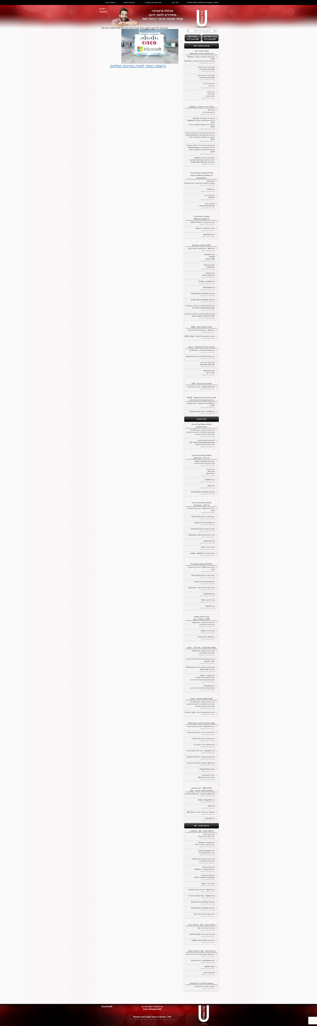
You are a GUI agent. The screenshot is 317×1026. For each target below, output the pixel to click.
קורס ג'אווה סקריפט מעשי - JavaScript (201, 536)
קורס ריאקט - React (207, 548)
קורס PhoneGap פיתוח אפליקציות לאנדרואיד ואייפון (203, 688)
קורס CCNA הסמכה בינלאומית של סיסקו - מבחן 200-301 (200, 183)
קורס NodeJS (207, 607)
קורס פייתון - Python (208, 632)
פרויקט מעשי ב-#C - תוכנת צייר (204, 746)
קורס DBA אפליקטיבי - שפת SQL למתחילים (200, 795)
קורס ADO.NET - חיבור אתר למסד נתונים (201, 752)
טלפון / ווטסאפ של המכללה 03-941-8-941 (202, 2)
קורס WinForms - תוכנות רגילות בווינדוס (201, 727)
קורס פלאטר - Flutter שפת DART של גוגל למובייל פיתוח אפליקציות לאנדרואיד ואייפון (203, 679)
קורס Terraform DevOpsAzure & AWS (208, 258)
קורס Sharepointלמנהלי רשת (208, 373)
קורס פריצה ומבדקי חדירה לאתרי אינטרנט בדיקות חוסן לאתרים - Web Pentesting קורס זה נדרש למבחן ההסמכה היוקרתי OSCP (200, 149)
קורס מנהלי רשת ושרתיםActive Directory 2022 (206, 77)
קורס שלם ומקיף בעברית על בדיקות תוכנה (200, 955)
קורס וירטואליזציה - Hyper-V (205, 229)
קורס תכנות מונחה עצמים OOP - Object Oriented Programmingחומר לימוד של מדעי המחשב (202, 444)
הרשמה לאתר (110, 2)
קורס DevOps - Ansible (207, 282)
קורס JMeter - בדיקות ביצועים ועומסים (201, 891)
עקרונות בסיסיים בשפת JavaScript (203, 530)
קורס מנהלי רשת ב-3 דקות (208, 86)
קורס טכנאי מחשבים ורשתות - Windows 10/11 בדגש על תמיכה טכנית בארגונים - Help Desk (199, 60)
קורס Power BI (208, 819)
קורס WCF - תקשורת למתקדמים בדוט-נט (201, 764)
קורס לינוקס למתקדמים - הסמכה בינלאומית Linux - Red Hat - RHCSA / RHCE (200, 316)
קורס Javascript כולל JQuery (204, 524)
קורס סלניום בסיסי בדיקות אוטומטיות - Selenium (204, 869)
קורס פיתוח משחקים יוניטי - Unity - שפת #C (200, 713)
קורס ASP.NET (207, 481)
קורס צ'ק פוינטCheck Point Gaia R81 (207, 206)
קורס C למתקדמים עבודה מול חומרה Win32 (206, 777)
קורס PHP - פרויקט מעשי (206, 638)
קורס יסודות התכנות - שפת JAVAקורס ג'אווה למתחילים (203, 625)
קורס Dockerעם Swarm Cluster (207, 275)
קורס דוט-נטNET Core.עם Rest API (208, 472)
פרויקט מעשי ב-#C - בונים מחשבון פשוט (201, 733)
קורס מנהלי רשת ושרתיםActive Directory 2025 (206, 69)
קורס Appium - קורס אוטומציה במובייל (201, 897)
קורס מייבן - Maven (208, 885)
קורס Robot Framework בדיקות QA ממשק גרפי (206, 853)
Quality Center (207, 968)
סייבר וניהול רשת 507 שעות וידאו (210, 37)
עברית (102, 9)
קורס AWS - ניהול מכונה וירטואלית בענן (201, 249)
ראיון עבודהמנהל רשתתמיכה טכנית (208, 95)
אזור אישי (175, 2)
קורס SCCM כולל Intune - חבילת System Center (201, 405)
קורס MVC (207, 487)
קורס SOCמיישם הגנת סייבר (207, 112)
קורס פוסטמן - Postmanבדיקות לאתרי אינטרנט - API (205, 845)
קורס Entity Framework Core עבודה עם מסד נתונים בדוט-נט (204, 463)
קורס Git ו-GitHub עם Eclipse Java (203, 301)
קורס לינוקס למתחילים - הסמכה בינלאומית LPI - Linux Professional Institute (200, 308)
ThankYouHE (106, 1006)
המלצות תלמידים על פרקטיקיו (204, 988)
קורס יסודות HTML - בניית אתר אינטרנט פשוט (201, 511)
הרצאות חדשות (129, 2)
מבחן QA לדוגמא (208, 974)
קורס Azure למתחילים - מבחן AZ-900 (202, 351)
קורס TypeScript (207, 542)
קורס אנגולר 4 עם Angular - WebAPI (202, 554)
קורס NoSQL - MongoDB (206, 801)
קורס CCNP (207, 190)
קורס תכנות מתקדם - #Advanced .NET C (201, 758)
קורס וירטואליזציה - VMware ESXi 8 (203, 223)
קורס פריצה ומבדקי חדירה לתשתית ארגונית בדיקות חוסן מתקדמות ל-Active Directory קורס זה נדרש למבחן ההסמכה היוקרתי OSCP (200, 137)
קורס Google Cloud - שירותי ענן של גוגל (201, 388)
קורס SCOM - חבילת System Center (202, 413)
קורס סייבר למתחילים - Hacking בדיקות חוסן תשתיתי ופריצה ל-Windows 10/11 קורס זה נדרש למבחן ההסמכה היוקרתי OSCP (201, 123)
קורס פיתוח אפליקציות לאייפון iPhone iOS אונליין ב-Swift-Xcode (200, 669)
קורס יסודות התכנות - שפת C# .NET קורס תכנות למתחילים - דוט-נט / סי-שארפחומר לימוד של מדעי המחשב (200, 433)
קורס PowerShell (207, 288)
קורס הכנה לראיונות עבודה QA (204, 915)
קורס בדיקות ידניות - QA (206, 929)
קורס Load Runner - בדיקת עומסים (203, 961)
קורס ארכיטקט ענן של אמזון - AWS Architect (200, 337)
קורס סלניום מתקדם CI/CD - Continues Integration (204, 877)
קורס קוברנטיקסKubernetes (208, 267)
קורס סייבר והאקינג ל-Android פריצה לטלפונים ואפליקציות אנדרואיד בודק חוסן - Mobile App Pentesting (202, 161)
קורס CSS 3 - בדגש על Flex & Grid (203, 518)
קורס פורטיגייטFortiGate (208, 197)
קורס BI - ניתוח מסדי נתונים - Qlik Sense (201, 813)
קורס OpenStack (208, 235)
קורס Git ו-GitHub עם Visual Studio (203, 295)
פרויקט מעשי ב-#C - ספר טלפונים (203, 740)
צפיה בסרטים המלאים (153, 2)
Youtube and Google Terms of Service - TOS (152, 1017)
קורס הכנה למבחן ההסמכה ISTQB (203, 941)
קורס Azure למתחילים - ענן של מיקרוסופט (200, 357)
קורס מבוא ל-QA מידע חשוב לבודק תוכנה (206, 836)
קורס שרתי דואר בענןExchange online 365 (207, 365)
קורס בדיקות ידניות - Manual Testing (202, 935)
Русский (103, 12)
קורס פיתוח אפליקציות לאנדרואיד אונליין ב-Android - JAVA (200, 661)
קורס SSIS (208, 807)
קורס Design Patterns (207, 770)
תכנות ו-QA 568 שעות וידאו (193, 37)
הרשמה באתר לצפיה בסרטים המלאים (138, 66)
